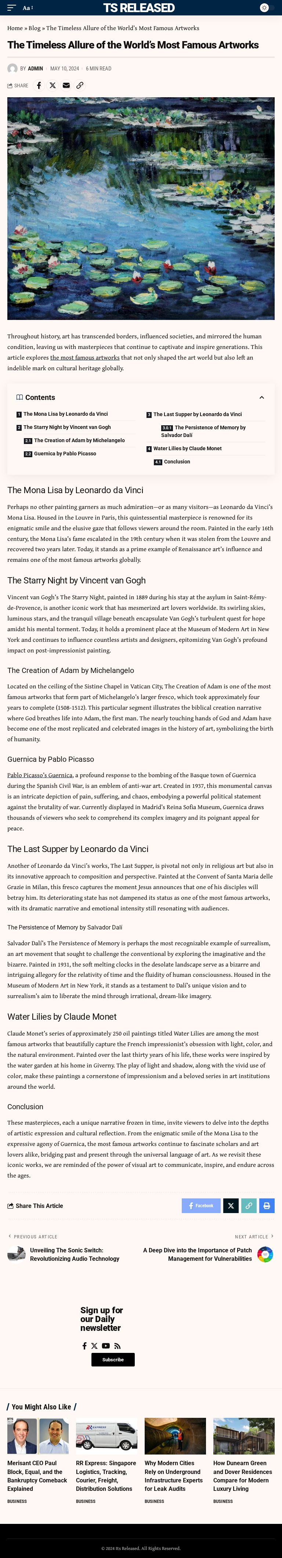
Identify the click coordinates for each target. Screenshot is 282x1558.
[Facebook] (84, 1346)
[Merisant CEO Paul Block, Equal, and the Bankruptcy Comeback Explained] (38, 1436)
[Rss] (117, 1346)
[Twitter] (94, 1346)
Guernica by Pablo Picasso (65, 453)
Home (15, 27)
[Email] (66, 85)
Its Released (137, 7)
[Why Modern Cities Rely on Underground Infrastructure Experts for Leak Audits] (175, 1436)
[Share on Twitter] (52, 85)
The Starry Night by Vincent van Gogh (67, 427)
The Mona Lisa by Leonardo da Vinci (66, 414)
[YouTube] (106, 1346)
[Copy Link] (79, 85)
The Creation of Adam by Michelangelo (79, 440)
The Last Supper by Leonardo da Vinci (197, 414)
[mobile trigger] (13, 8)
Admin (35, 68)
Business (17, 1501)
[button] (113, 1359)
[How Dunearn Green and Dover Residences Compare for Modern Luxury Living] (244, 1436)
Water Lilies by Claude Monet (187, 448)
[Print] (267, 1205)
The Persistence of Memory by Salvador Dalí (203, 431)
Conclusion (177, 462)
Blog (34, 27)
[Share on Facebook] (39, 85)
